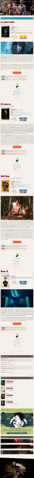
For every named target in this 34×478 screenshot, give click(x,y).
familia (20, 93)
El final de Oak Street (9, 387)
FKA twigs (20, 112)
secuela (16, 341)
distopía (17, 260)
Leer (17, 10)
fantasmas (15, 92)
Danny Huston (24, 112)
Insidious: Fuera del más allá (11, 380)
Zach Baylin (14, 111)
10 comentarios (17, 344)
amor (14, 166)
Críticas (17, 96)
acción (20, 166)
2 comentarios (17, 168)
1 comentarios (17, 263)
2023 (20, 182)
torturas (15, 342)
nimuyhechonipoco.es (19, 470)
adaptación (19, 165)
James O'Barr (24, 111)
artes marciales (17, 262)
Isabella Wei (28, 112)
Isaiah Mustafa (13, 185)
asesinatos (18, 342)
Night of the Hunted (4, 358)
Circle (2, 366)
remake (15, 165)
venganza (18, 92)
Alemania (16, 182)
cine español (17, 91)
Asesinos (18, 346)
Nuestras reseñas (22, 1)
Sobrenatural (17, 98)
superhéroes (19, 167)
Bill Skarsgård (16, 112)
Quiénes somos (14, 468)
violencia (16, 166)
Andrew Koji (22, 185)
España (16, 27)
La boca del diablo (9, 400)
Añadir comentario (17, 94)
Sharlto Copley (17, 185)
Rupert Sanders (16, 110)
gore (20, 260)
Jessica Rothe (30, 184)
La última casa (3, 370)
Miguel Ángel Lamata (17, 28)
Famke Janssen (25, 184)
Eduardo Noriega (22, 30)
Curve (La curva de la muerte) (6, 362)
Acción (19, 170)
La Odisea (2, 449)
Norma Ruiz (15, 31)
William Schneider (19, 111)
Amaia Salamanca (17, 30)
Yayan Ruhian (21, 184)
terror (14, 93)
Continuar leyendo (17, 72)
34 (16, 351)
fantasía (17, 93)
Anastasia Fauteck (28, 30)
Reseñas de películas (19, 468)
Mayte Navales (15, 29)
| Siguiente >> (21, 351)
